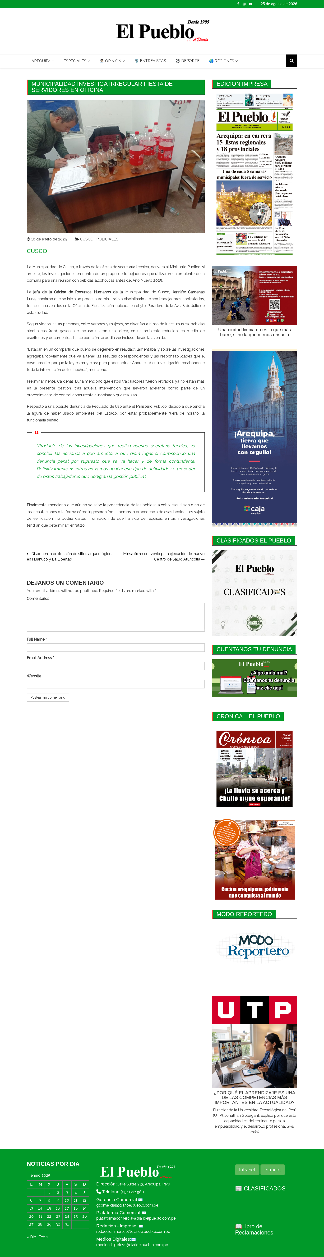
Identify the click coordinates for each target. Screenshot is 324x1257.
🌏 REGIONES (221, 61)
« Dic (31, 1237)
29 (49, 1224)
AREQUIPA (41, 61)
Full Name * (37, 639)
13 (31, 1208)
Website (34, 676)
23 (58, 1216)
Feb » (43, 1237)
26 (84, 1216)
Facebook (238, 4)
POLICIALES (107, 239)
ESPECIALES (75, 61)
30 (58, 1224)
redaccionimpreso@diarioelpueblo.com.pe (133, 1231)
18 (76, 1208)
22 (49, 1216)
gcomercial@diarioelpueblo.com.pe (127, 1205)
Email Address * (40, 658)
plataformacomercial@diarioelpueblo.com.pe (136, 1218)
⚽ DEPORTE (187, 61)
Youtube (250, 4)
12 (84, 1200)
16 (58, 1208)
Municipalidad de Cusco (147, 292)
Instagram (244, 4)
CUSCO (86, 239)
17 (67, 1208)
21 (40, 1216)
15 (49, 1208)
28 (40, 1224)
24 (67, 1216)
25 (76, 1216)
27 (31, 1224)
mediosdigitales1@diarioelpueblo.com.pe (132, 1245)
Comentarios (38, 598)
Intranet (247, 1169)
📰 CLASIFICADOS (260, 1188)
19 (85, 1208)
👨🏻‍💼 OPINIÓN (110, 61)
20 (31, 1216)
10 (67, 1200)
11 (75, 1200)
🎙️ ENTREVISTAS (150, 61)
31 (67, 1224)
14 (40, 1208)
